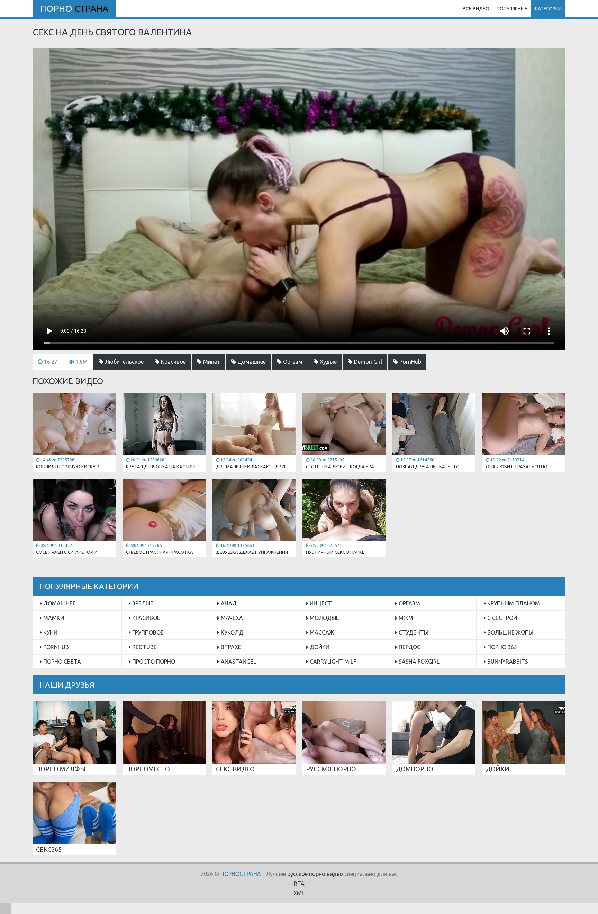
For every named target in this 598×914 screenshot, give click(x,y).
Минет (211, 361)
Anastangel (237, 661)
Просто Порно (153, 661)
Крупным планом (513, 603)
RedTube (144, 647)
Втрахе (230, 647)
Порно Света (61, 661)
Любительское (123, 361)
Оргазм (292, 361)
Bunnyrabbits (507, 661)
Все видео (476, 8)
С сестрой (501, 618)
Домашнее (251, 361)
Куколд (231, 632)
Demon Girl (367, 361)
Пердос (408, 647)
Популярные (512, 8)
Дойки (318, 647)
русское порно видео (315, 874)
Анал (227, 603)
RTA (299, 883)
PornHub (409, 361)
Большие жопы (509, 632)
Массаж (321, 632)
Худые (327, 361)
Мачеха (231, 618)
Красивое (173, 361)
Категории (548, 8)
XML (299, 893)
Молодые (323, 618)
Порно (74, 8)
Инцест (320, 603)
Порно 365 (501, 647)
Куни (49, 632)
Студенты (412, 632)
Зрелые (142, 603)
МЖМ (405, 618)
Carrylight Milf (332, 661)
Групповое (147, 632)
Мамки (53, 618)
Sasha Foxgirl (418, 661)
